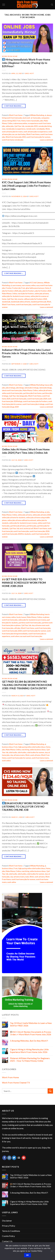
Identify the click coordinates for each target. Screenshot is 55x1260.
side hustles (22, 752)
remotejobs (40, 129)
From (19, 121)
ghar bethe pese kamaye (35, 288)
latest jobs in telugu (32, 388)
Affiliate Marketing (37, 115)
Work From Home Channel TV (16, 1082)
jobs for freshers (28, 291)
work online (6, 761)
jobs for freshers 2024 (43, 291)
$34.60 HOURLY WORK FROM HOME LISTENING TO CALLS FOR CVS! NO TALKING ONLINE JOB (25, 806)
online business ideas (38, 750)
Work (48, 129)
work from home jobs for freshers (35, 401)
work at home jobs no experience (35, 132)
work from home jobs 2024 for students (16, 534)
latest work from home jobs (12, 390)
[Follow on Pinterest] (23, 1158)
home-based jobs (32, 121)
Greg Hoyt (29, 73)
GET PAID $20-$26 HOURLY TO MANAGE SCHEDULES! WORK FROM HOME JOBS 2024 (24, 582)
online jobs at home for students (13, 517)
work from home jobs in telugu (33, 404)
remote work (31, 129)
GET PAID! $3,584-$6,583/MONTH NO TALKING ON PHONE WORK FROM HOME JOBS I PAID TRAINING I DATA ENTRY (27, 685)
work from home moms (40, 758)
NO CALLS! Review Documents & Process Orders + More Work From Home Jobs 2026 (30, 1033)
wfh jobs (17, 628)
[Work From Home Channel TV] (27, 4)
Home (23, 121)
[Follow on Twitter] (14, 1158)
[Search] (52, 4)
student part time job (38, 302)
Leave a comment (46, 140)
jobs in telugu (10, 388)
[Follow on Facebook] (4, 1158)
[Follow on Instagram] (9, 1158)
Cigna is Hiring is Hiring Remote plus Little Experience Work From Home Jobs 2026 (29, 1050)
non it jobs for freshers (26, 293)
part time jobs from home (32, 393)
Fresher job (16, 288)
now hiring (25, 750)
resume (20, 299)
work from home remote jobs (12, 140)
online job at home (45, 390)
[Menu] (3, 4)
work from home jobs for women (38, 137)
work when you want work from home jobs (26, 636)
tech (21, 528)
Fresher (8, 288)
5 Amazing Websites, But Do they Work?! (29, 1040)
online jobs (10, 126)
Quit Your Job (19, 126)
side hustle (13, 752)
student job (6, 302)
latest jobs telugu (45, 388)
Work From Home (9, 56)
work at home (35, 755)
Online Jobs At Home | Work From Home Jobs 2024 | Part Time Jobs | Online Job (26, 451)
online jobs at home (42, 293)
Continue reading (13, 106)
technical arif (28, 528)
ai (45, 115)
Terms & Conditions (11, 1231)
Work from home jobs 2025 (16, 137)
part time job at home (18, 526)
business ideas (7, 747)
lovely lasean (21, 617)
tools (27, 877)
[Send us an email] (19, 1158)
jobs (41, 121)
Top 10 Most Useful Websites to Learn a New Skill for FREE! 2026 (31, 1024)
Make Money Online (9, 293)
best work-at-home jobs (32, 118)
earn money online (29, 285)
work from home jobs (24, 304)
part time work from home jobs (30, 623)
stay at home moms (17, 755)
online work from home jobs (12, 393)
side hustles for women (35, 752)
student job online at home (20, 302)
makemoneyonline (20, 123)
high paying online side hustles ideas (31, 747)
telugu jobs (23, 396)
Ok (27, 1255)
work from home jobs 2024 (37, 399)
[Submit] (50, 1091)
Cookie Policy (8, 1236)
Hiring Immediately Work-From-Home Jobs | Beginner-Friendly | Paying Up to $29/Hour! (26, 63)
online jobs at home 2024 (42, 515)
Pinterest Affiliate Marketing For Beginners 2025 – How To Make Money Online (30, 1059)
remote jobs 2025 (31, 126)
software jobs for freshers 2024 (35, 299)
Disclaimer (7, 1220)
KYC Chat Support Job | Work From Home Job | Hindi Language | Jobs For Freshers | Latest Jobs (26, 186)
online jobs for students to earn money (16, 296)
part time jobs (31, 526)
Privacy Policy (8, 1225)
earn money (16, 285)
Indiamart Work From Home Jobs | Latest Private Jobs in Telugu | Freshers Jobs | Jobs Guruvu (27, 353)
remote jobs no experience (15, 129)
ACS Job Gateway (36, 282)
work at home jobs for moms (12, 132)
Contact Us (7, 1241)
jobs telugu (20, 388)
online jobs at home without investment (21, 520)
